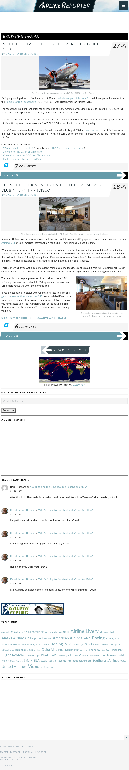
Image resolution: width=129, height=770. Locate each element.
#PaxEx (15, 632)
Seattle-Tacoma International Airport (69, 660)
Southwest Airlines (106, 660)
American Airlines (67, 638)
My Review (94, 656)
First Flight (116, 650)
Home (3, 746)
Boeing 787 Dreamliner (90, 644)
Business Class (24, 649)
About (11, 746)
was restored (92, 130)
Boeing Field (115, 645)
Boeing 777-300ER (38, 644)
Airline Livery (84, 631)
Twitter (4, 752)
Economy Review (99, 650)
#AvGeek (5, 632)
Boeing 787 (60, 644)
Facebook (15, 752)
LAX (53, 655)
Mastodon (41, 752)
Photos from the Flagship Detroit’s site (23, 159)
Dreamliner (72, 650)
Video (33, 666)
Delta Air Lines (52, 649)
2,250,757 (79, 384)
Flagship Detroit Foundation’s (20, 102)
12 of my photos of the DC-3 (18, 148)
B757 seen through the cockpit (68, 148)
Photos (5, 661)
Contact (30, 746)
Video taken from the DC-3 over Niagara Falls (26, 155)
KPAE (45, 655)
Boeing (98, 638)
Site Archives (7, 765)
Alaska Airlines (13, 638)
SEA (36, 660)
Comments (26, 166)
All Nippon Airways (39, 638)
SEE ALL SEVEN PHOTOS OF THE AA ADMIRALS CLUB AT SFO (34, 318)
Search (20, 746)
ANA (87, 638)
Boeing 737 (112, 638)
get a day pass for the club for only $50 (21, 296)
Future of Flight (32, 656)
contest (37, 650)
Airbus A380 (61, 632)
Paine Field (115, 655)
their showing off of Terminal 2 (72, 98)
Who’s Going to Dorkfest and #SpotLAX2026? (65, 510)
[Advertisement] (64, 24)
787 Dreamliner (33, 632)
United (123, 661)
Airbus (49, 632)
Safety (28, 660)
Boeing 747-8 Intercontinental (13, 645)
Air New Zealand (107, 632)
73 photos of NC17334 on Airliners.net (23, 152)
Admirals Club (8, 243)
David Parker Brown (22, 54)
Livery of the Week (72, 655)
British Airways (7, 650)
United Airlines (14, 667)
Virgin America (47, 667)
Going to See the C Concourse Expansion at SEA (58, 487)
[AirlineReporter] (64, 6)
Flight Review (12, 655)
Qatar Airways (16, 661)
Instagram (28, 752)
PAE (103, 655)
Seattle (44, 661)
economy (84, 650)
